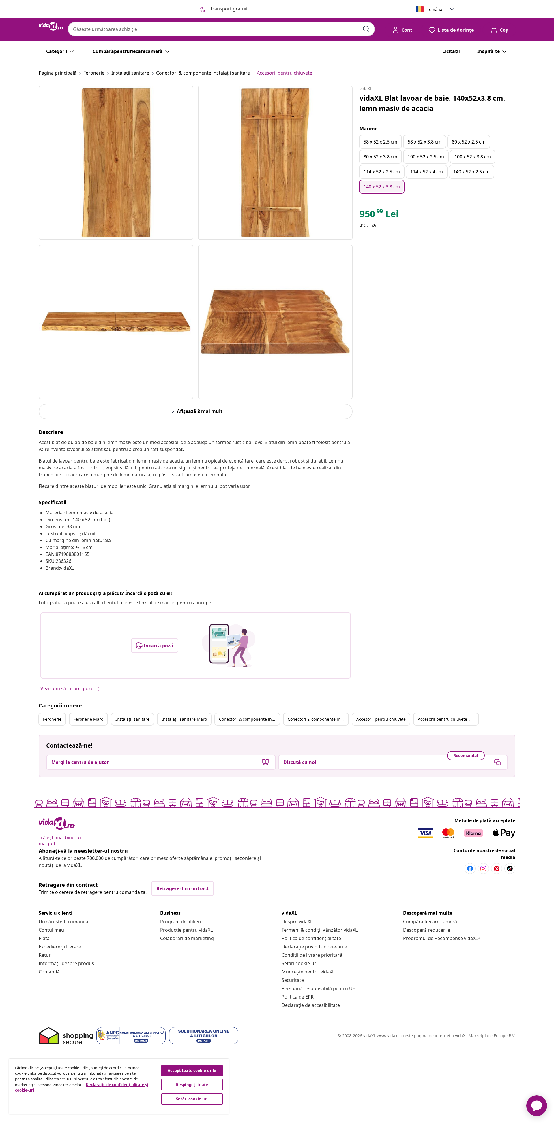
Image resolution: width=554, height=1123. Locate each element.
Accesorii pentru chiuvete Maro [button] (448, 719)
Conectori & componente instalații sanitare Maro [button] (318, 719)
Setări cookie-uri (299, 963)
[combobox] (221, 29)
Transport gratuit (228, 8)
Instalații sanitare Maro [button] (184, 719)
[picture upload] (229, 645)
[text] (379, 215)
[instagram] (483, 868)
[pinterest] (496, 868)
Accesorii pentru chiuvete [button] (381, 719)
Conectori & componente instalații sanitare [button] (249, 719)
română (434, 9)
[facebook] (470, 868)
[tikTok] (510, 868)
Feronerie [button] (52, 719)
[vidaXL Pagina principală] (51, 26)
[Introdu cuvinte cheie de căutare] (366, 28)
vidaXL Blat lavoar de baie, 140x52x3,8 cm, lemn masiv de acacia (432, 103)
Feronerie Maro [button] (88, 719)
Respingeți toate (192, 1084)
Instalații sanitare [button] (132, 719)
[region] (119, 1086)
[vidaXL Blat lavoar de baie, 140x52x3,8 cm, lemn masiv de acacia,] (116, 162)
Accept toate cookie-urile (192, 1070)
